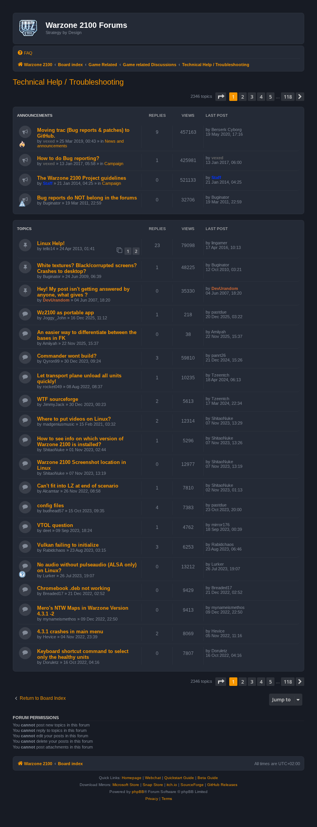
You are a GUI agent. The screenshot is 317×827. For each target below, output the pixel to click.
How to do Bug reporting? (68, 158)
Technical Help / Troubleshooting (68, 82)
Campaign (113, 163)
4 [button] (261, 96)
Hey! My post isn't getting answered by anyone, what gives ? (83, 292)
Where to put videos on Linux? (74, 419)
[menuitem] (24, 53)
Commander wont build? (67, 356)
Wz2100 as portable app (65, 312)
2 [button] (242, 96)
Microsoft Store (125, 785)
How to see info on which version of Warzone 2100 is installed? (80, 441)
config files (50, 505)
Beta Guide (208, 778)
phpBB (138, 791)
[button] (220, 96)
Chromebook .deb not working (73, 588)
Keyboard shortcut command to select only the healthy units (82, 654)
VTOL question (55, 525)
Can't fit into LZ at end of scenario (77, 486)
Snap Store (153, 785)
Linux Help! (51, 243)
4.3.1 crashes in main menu (70, 631)
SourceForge (192, 785)
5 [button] (270, 96)
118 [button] (288, 96)
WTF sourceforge (57, 399)
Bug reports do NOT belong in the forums (87, 198)
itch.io (172, 785)
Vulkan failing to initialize (68, 545)
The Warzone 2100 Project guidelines (81, 178)
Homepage (131, 778)
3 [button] (252, 96)
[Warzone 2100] (30, 28)
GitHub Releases (222, 785)
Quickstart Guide (179, 778)
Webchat (153, 778)
